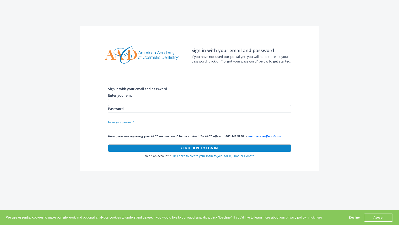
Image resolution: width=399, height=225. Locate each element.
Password (116, 108)
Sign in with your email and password (137, 89)
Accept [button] (378, 217)
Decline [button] (354, 217)
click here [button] (315, 217)
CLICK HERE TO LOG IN (199, 148)
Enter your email (121, 95)
